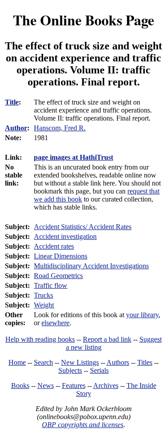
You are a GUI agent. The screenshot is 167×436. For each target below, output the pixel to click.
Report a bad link (107, 339)
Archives (105, 385)
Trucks (43, 295)
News (45, 385)
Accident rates (54, 246)
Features (74, 385)
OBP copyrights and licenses (82, 424)
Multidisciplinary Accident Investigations (91, 266)
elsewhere (55, 323)
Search (43, 362)
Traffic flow (50, 285)
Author (16, 128)
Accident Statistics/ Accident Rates (82, 226)
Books (20, 385)
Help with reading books (40, 339)
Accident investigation (65, 236)
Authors (117, 362)
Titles (144, 362)
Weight (44, 305)
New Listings (80, 362)
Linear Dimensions (60, 256)
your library (142, 315)
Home (17, 362)
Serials (99, 370)
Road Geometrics (58, 275)
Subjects (70, 370)
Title (12, 102)
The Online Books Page (83, 19)
